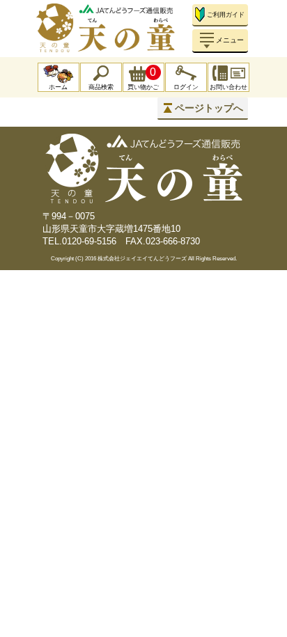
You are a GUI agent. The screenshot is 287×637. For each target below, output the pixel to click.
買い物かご (143, 78)
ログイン (186, 87)
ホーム (58, 87)
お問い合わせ (228, 87)
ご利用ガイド (226, 14)
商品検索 (101, 87)
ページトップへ (209, 107)
